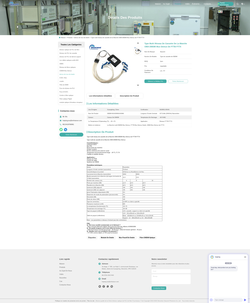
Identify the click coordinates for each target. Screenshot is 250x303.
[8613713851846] (107, 287)
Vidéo (61, 274)
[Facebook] (103, 287)
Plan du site (90, 301)
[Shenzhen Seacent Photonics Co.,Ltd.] (14, 3)
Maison (158, 4)
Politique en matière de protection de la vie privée (70, 301)
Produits (69, 37)
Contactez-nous (65, 285)
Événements (196, 4)
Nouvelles (62, 278)
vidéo (187, 4)
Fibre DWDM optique (147, 237)
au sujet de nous (167, 4)
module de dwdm (107, 237)
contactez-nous (208, 4)
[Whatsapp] (61, 129)
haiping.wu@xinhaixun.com (72, 120)
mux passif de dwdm (127, 237)
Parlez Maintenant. (224, 4)
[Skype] (65, 129)
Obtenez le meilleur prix (155, 81)
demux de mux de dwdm (81, 37)
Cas (60, 281)
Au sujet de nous (65, 271)
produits (178, 4)
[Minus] (245, 257)
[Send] (245, 300)
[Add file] (211, 300)
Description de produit (129, 96)
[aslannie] (111, 287)
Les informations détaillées (100, 96)
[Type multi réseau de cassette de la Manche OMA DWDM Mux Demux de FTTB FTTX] (109, 64)
